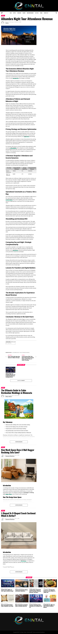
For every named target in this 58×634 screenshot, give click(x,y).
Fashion (24, 12)
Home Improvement (30, 12)
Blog (11, 12)
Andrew (7, 23)
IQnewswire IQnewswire (10, 456)
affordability (13, 148)
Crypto (14, 12)
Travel (41, 12)
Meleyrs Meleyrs (9, 396)
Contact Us (46, 12)
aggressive (26, 136)
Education (19, 12)
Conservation (9, 199)
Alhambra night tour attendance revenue (21, 352)
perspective (16, 78)
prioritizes (15, 250)
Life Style (36, 12)
